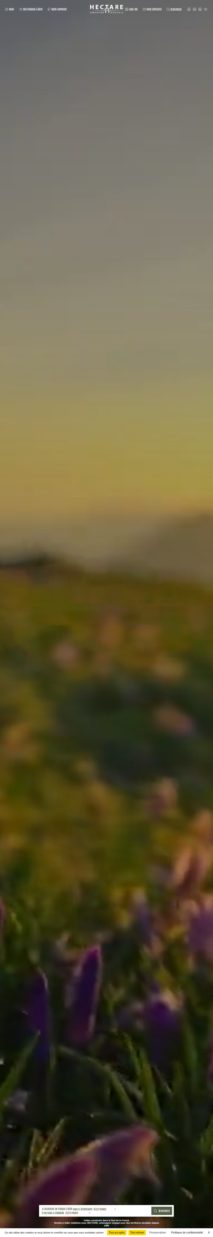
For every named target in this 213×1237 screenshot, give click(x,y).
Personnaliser (157, 1232)
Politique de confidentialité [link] (187, 1232)
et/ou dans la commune (53, 1213)
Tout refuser (137, 1232)
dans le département (82, 1209)
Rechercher (164, 1210)
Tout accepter (117, 1232)
